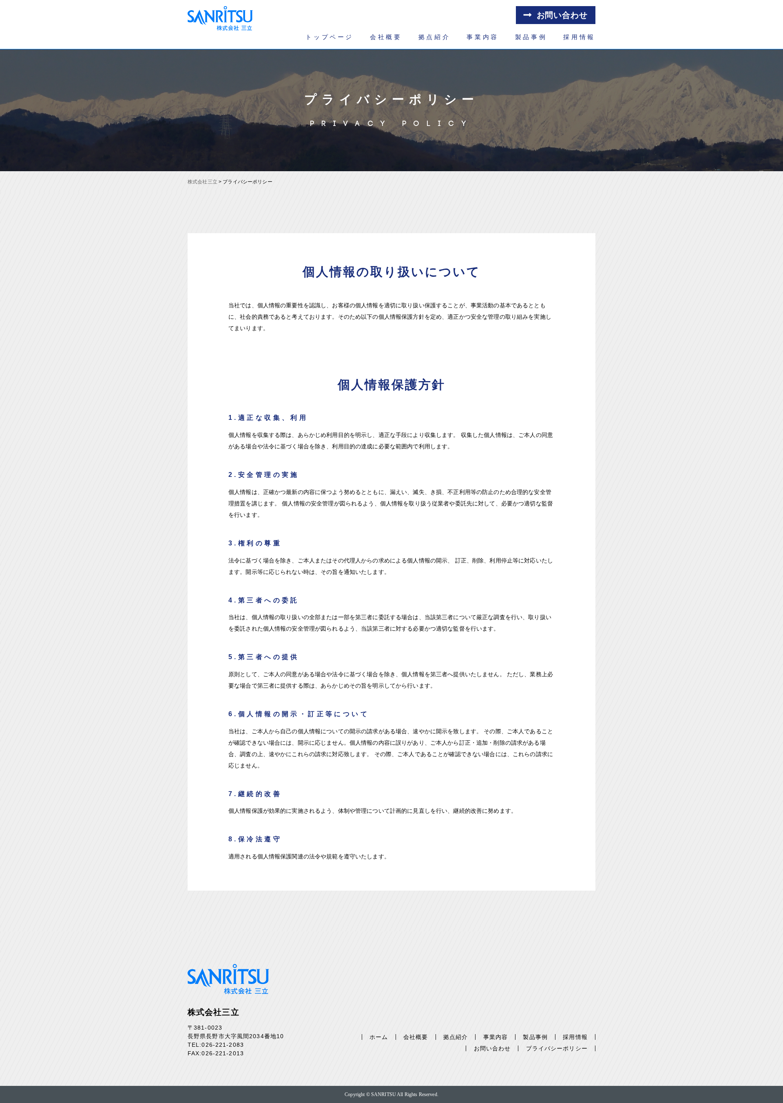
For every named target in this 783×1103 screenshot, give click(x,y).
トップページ (329, 36)
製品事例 (531, 36)
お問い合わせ (562, 15)
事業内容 (483, 36)
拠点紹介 (434, 36)
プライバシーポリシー (557, 1048)
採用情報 (579, 36)
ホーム (378, 1037)
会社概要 (386, 36)
